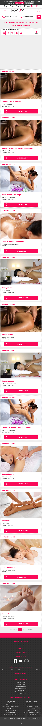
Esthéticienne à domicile (31, 705)
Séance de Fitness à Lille (21, 692)
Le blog (21, 649)
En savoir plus (29, 3)
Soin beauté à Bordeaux (21, 688)
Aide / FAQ (21, 645)
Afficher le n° (22, 111)
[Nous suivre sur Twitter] (20, 662)
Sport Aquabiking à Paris (21, 694)
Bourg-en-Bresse (8, 71)
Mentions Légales (21, 721)
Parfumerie (32, 708)
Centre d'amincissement (10, 714)
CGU (21, 723)
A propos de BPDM (21, 674)
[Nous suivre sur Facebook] (15, 662)
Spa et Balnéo (10, 708)
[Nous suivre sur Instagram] (26, 662)
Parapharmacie (32, 710)
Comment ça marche (21, 641)
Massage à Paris (21, 682)
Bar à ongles (10, 703)
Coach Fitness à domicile (31, 706)
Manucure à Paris (21, 686)
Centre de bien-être (10, 710)
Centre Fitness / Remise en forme (10, 706)
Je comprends (19, 3)
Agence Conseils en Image (31, 712)
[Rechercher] (39, 17)
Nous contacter (21, 652)
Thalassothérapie (10, 712)
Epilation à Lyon (21, 684)
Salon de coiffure (10, 705)
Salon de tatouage (32, 714)
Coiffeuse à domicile (31, 703)
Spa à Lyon (21, 690)
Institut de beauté (10, 701)
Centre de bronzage (31, 701)
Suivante (29, 629)
